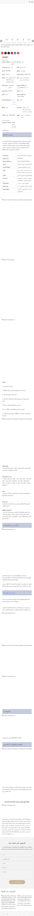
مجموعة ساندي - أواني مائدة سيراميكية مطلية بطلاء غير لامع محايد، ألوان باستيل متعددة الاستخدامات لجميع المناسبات (24, 904)
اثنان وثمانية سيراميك (14, 102)
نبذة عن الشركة (9, 593)
